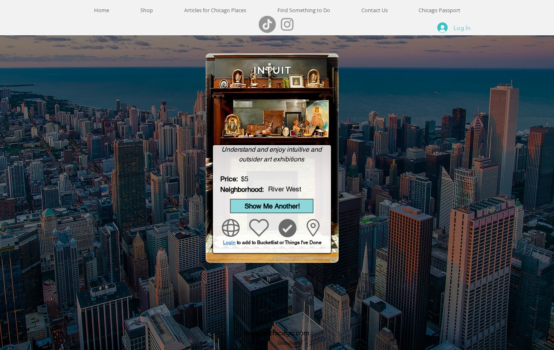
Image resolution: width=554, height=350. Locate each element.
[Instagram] (287, 24)
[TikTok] (267, 24)
